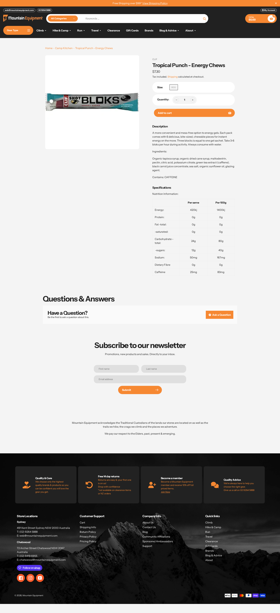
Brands (209, 550)
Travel (208, 536)
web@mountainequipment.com (19, 10)
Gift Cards (211, 546)
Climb (209, 522)
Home (48, 48)
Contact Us (149, 527)
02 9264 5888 (44, 10)
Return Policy (88, 532)
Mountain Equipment (33, 595)
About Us (147, 522)
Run (207, 532)
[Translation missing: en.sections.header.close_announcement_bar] (276, 3)
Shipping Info (88, 527)
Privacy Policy (88, 536)
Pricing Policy (88, 541)
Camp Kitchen (64, 48)
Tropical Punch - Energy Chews (94, 48)
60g (173, 87)
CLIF (154, 59)
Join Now (165, 491)
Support (147, 546)
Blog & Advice (213, 555)
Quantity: (163, 99)
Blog (145, 532)
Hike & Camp (213, 527)
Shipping (173, 76)
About (209, 560)
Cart (82, 522)
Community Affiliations (156, 536)
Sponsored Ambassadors (157, 541)
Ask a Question (221, 314)
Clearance (211, 541)
